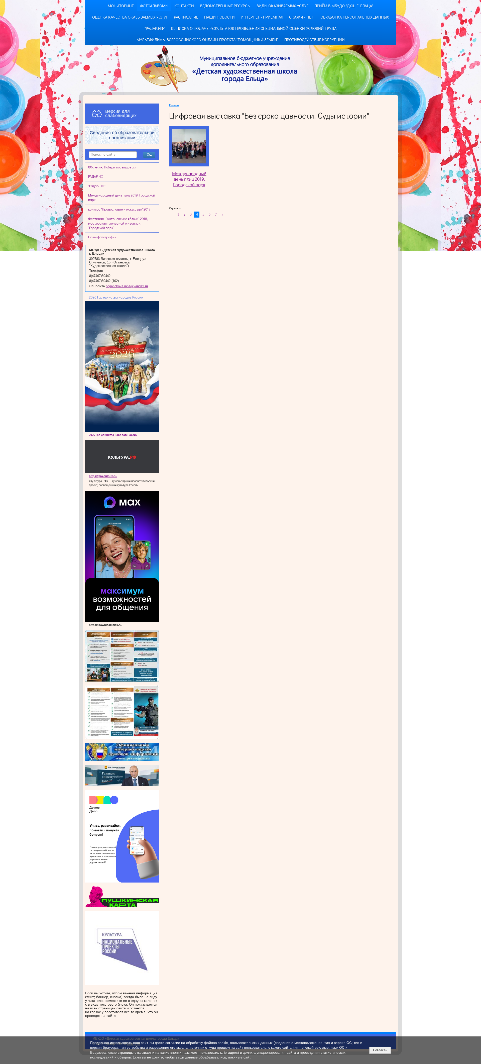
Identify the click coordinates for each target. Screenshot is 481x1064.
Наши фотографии (102, 237)
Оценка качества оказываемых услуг (130, 17)
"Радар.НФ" (155, 28)
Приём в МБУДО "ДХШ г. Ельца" (343, 5)
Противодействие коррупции (314, 39)
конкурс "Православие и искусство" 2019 (119, 209)
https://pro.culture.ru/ (103, 475)
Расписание (186, 17)
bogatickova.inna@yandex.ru (127, 286)
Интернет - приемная (262, 17)
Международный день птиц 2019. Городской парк (121, 197)
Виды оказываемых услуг (282, 5)
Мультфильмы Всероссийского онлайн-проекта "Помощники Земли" (207, 39)
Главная (174, 105)
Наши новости (219, 17)
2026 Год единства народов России (113, 434)
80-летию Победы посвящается (112, 167)
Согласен (380, 1050)
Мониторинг (121, 5)
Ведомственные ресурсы (225, 5)
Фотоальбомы (154, 5)
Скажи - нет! (301, 17)
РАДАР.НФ (95, 176)
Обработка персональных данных (354, 17)
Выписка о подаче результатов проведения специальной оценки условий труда (253, 28)
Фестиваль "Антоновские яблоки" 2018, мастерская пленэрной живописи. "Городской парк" (118, 223)
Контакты (184, 5)
